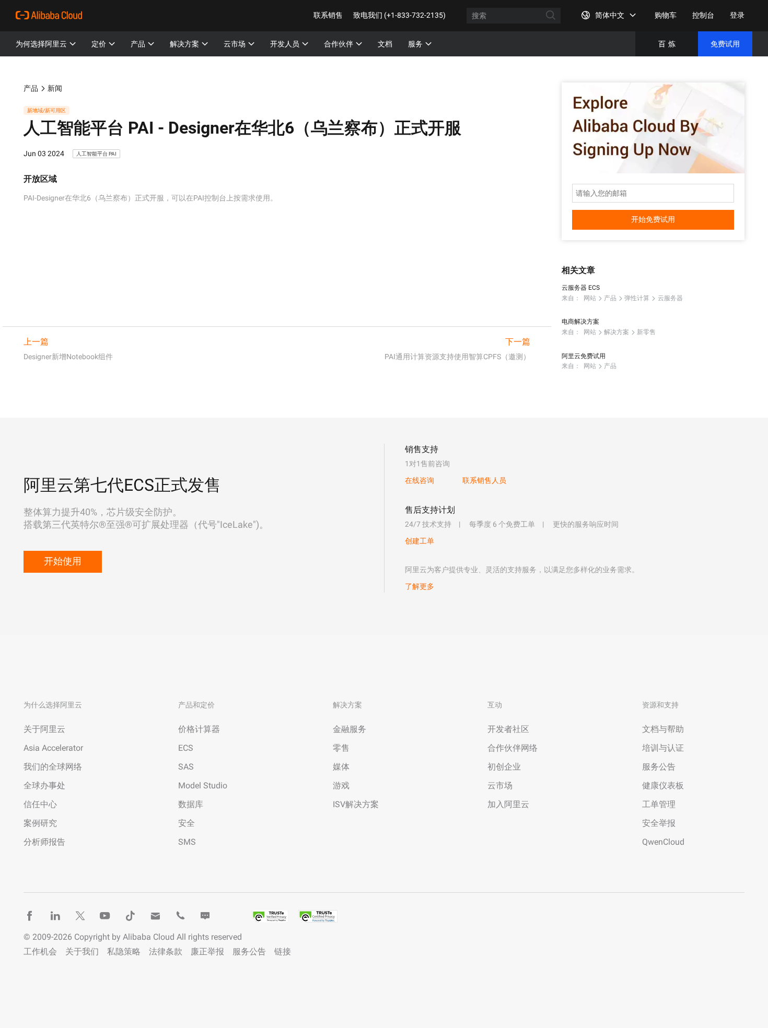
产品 (138, 44)
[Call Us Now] (180, 915)
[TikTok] (130, 915)
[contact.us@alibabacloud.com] (155, 915)
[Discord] (205, 915)
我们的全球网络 (53, 767)
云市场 (235, 44)
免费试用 (725, 44)
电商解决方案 (580, 321)
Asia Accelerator (53, 748)
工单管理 (659, 804)
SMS (187, 842)
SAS (186, 767)
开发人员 (284, 44)
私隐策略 (124, 951)
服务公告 (659, 767)
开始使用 (63, 561)
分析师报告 (44, 842)
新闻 (55, 88)
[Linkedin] (55, 915)
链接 (282, 951)
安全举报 (659, 823)
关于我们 (82, 951)
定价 (98, 44)
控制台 (703, 15)
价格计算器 (199, 729)
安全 (186, 823)
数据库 (190, 804)
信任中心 (40, 804)
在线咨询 (419, 480)
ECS (185, 748)
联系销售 (328, 15)
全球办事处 (44, 785)
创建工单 (419, 541)
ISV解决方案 (356, 804)
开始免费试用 (653, 219)
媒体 (341, 767)
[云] (49, 15)
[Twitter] (80, 915)
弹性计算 (636, 298)
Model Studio (202, 785)
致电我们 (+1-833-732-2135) (399, 15)
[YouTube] (105, 915)
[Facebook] (30, 915)
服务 (415, 44)
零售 (341, 748)
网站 (590, 298)
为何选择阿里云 (41, 44)
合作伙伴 (338, 44)
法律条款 (165, 951)
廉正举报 (207, 951)
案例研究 (40, 823)
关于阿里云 (44, 729)
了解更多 (419, 586)
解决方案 (184, 44)
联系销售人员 (484, 480)
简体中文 (609, 15)
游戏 (341, 785)
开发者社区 (508, 729)
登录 (737, 15)
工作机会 (40, 951)
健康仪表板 (663, 785)
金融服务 (349, 729)
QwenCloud (663, 842)
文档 (385, 44)
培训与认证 (663, 748)
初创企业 (504, 767)
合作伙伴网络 (512, 748)
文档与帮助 (663, 729)
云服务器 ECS (581, 287)
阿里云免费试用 (584, 356)
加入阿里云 (508, 804)
